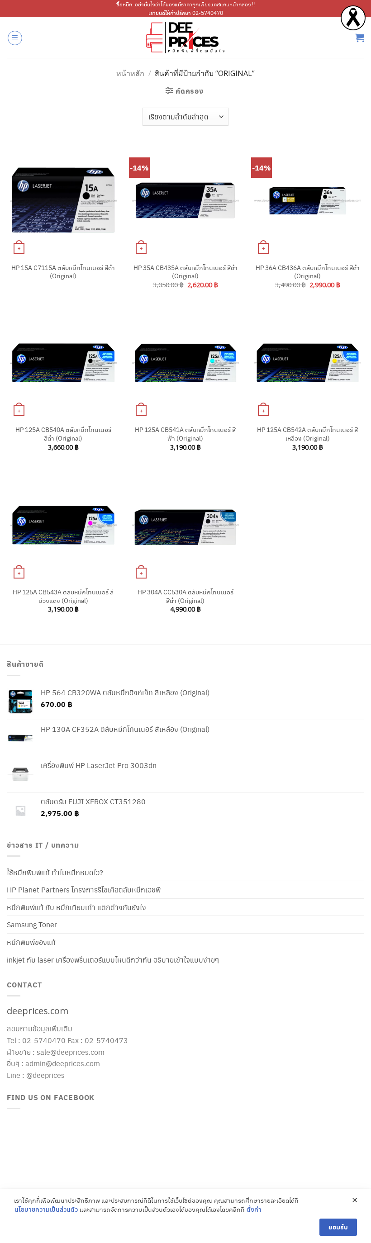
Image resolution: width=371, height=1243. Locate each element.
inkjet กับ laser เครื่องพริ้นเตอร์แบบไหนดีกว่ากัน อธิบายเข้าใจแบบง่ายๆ (113, 959)
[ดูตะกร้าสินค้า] (359, 37)
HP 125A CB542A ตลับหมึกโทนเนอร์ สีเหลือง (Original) (307, 433)
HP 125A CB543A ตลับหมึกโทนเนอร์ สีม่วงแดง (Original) (63, 596)
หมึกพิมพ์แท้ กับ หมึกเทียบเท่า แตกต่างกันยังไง (76, 907)
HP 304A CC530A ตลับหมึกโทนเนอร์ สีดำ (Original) (185, 596)
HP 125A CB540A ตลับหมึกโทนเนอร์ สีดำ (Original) (63, 433)
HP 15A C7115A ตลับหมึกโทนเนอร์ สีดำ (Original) (63, 271)
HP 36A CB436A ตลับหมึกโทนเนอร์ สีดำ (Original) (308, 271)
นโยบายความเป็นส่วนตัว (46, 1209)
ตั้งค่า (254, 1209)
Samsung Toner (32, 924)
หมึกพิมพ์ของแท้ (31, 942)
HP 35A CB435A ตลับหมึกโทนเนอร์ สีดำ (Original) (185, 271)
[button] (15, 38)
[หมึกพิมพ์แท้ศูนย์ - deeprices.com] (185, 38)
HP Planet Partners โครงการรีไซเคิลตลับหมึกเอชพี (84, 889)
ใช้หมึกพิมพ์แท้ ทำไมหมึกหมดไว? (55, 872)
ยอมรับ (338, 1227)
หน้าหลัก (130, 73)
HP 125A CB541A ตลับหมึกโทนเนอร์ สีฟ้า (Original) (185, 433)
